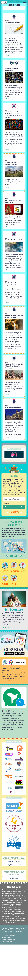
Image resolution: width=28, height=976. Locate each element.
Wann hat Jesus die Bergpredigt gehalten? (11, 284)
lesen (7, 55)
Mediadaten (11, 930)
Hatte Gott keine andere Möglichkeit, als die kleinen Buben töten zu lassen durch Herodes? (13, 115)
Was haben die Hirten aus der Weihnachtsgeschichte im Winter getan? (14, 366)
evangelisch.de (6, 937)
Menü (24, 2)
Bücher (5, 584)
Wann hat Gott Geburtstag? (13, 240)
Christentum (14, 16)
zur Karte (14, 556)
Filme (13, 584)
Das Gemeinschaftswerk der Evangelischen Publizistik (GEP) (11, 890)
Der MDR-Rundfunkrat (9, 918)
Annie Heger (14, 878)
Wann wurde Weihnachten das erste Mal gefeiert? (14, 316)
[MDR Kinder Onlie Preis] (14, 841)
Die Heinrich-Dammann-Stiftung (14, 901)
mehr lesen (6, 627)
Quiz (23, 571)
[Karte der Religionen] (14, 546)
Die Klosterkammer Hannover (11, 908)
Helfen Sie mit (7, 931)
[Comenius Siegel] (14, 823)
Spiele (5, 571)
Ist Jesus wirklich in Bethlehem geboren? (11, 163)
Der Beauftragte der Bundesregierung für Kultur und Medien (14, 897)
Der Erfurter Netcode (9, 922)
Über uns (22, 928)
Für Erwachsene (22, 930)
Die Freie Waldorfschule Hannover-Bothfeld (12, 916)
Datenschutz (14, 928)
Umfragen (14, 571)
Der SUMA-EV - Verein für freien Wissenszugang (14, 919)
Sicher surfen (18, 931)
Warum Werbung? (14, 449)
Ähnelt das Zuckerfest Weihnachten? (11, 70)
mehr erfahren (7, 681)
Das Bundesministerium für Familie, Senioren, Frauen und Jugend (13, 893)
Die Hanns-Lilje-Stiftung (14, 900)
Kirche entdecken (8, 692)
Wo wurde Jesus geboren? (13, 407)
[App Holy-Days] (14, 643)
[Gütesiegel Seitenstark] (14, 807)
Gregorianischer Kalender (12, 22)
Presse (4, 930)
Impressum (5, 928)
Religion (6, 503)
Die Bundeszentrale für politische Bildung (12, 904)
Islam (11, 63)
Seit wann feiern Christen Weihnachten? (13, 201)
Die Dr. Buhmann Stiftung (16, 906)
